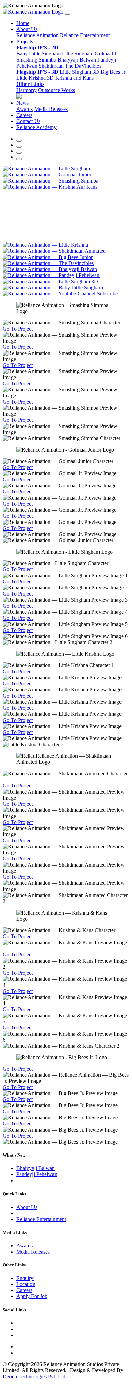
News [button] (22, 103)
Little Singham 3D (79, 72)
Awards (24, 109)
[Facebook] (19, 141)
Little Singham (77, 53)
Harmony (26, 90)
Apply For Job (31, 1296)
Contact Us (28, 121)
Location (25, 1284)
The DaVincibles (83, 66)
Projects (24, 41)
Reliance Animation (37, 35)
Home (22, 23)
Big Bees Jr (113, 72)
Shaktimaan (51, 66)
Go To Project (18, 329)
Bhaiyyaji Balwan (77, 60)
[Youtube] (19, 147)
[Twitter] (19, 153)
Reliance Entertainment (85, 35)
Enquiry (25, 1278)
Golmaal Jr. (107, 53)
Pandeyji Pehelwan (36, 1174)
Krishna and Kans (74, 78)
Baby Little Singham (38, 53)
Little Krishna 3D (35, 78)
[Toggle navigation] (67, 14)
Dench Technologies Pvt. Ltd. (35, 1376)
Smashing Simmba (36, 60)
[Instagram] (19, 159)
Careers (24, 115)
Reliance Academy (36, 127)
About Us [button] (26, 29)
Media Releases (51, 109)
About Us (26, 1207)
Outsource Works (56, 90)
